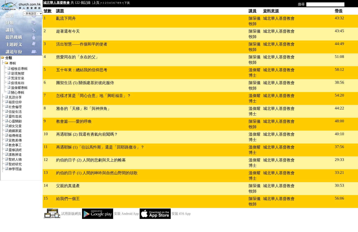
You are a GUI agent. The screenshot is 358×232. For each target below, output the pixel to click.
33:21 (339, 172)
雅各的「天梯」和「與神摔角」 (83, 108)
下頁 (127, 2)
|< (101, 2)
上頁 (96, 2)
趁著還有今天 (68, 31)
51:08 (339, 56)
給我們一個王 (68, 198)
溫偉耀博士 (254, 72)
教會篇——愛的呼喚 (74, 121)
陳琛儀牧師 (254, 21)
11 (46, 147)
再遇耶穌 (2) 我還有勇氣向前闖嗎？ (87, 134)
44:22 (339, 108)
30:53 (339, 185)
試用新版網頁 (71, 213)
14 (46, 185)
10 (46, 134)
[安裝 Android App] (97, 218)
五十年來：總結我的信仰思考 (81, 70)
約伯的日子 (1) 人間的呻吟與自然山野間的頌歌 (97, 173)
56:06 (339, 198)
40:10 (339, 134)
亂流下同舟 (66, 18)
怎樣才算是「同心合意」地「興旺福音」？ (93, 95)
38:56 (339, 82)
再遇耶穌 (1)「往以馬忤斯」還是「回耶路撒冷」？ (100, 147)
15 (46, 198)
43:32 (339, 18)
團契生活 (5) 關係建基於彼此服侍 (85, 83)
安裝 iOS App (181, 213)
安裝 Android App (126, 213)
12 (46, 159)
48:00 (339, 121)
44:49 (339, 44)
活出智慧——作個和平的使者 (81, 44)
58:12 (339, 69)
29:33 (339, 159)
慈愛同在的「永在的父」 (77, 57)
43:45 (339, 31)
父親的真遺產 (68, 186)
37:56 (339, 147)
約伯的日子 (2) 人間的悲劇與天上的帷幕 (91, 160)
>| (123, 2)
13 (46, 172)
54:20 (339, 95)
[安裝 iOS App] (155, 218)
